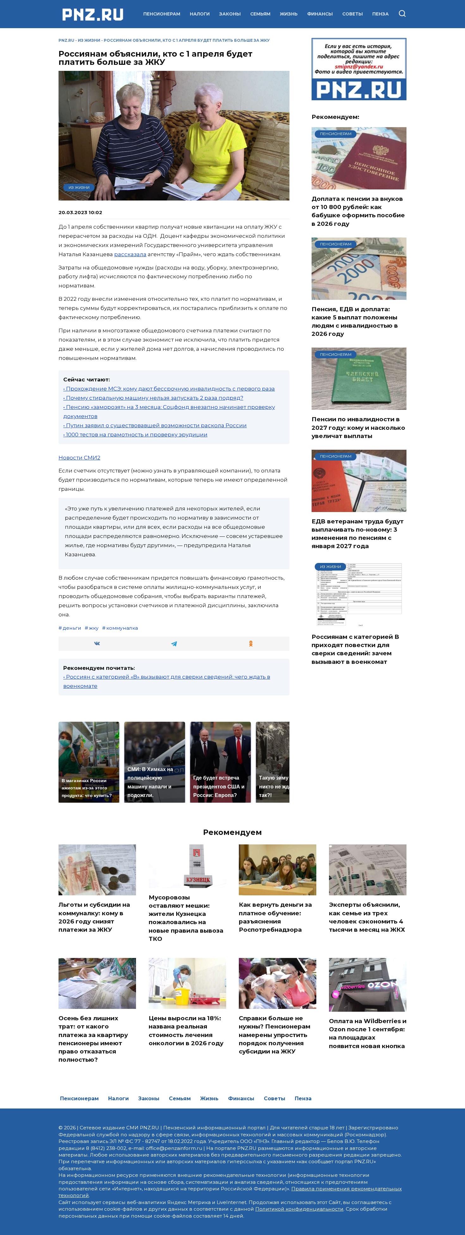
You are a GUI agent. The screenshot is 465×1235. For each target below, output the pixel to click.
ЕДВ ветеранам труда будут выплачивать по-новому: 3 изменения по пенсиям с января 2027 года (358, 534)
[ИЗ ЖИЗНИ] (359, 623)
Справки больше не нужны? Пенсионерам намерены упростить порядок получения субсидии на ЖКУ (274, 1035)
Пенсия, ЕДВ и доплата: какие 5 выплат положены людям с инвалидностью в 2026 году (355, 322)
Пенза (380, 13)
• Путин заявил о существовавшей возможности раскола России (155, 425)
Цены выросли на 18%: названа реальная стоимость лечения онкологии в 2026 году (186, 1031)
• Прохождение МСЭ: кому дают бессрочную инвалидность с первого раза (169, 389)
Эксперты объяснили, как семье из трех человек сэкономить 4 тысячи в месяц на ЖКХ (367, 917)
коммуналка (122, 628)
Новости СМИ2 (79, 457)
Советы (352, 13)
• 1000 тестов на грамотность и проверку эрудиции (135, 434)
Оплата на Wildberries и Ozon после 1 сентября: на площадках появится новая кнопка (367, 1033)
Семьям (260, 13)
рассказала (130, 254)
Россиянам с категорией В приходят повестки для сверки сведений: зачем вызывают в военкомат (355, 649)
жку (94, 628)
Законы (230, 13)
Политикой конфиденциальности (299, 1209)
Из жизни (89, 40)
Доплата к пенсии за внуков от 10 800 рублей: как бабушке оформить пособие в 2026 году (358, 211)
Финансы (320, 13)
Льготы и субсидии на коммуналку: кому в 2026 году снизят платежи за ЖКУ (94, 917)
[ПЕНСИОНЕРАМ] (359, 185)
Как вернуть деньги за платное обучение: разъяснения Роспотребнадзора (275, 917)
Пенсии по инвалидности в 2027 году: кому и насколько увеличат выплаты (358, 427)
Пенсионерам (161, 13)
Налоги (200, 13)
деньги (72, 628)
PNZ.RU (66, 40)
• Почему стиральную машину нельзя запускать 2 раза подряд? (153, 398)
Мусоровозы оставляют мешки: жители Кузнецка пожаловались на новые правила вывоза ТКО (186, 918)
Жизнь (289, 13)
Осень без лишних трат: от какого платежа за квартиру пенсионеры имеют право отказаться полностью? (93, 1039)
